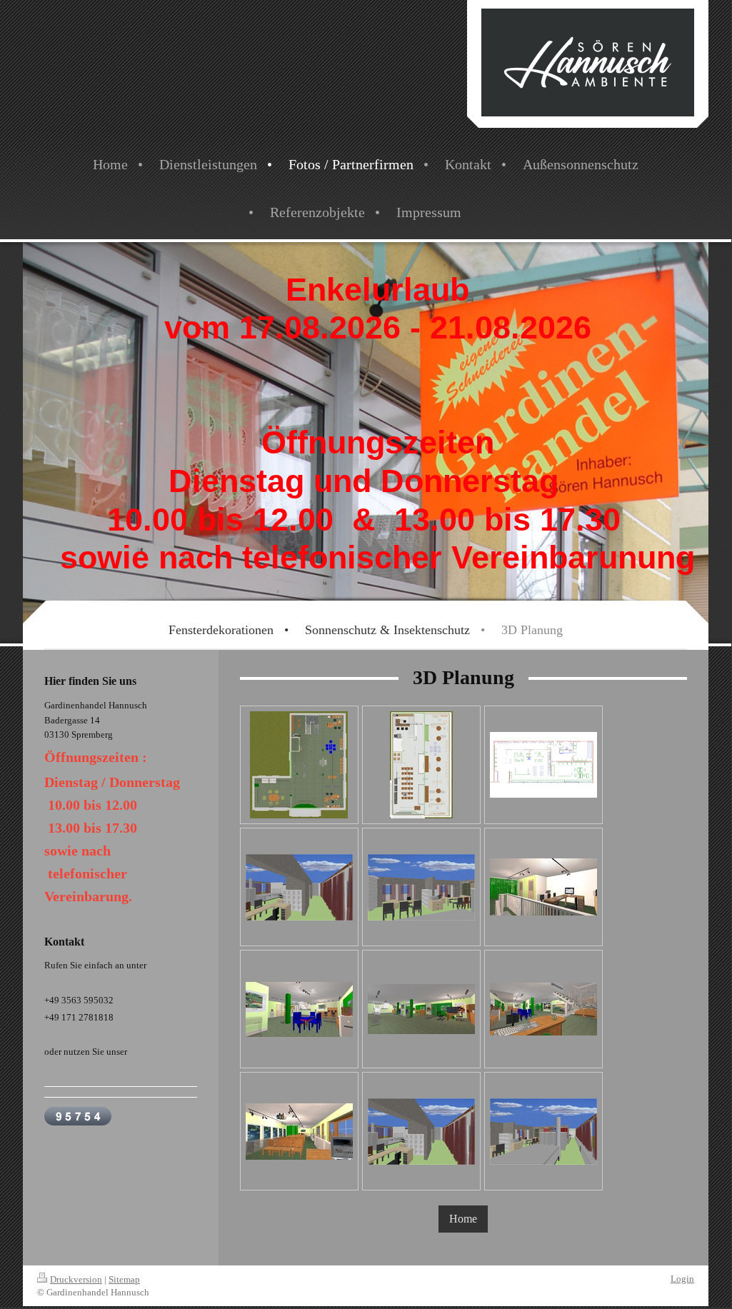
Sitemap (124, 1279)
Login (682, 1278)
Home (463, 1219)
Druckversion (76, 1279)
